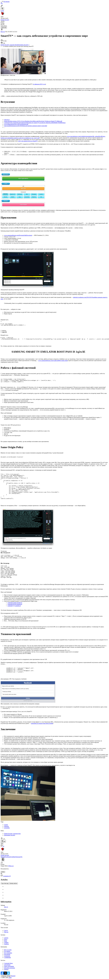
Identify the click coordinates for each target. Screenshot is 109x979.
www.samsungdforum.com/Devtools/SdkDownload (18, 235)
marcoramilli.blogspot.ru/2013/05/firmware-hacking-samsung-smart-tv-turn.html (25, 125)
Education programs (9, 968)
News (5, 939)
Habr (10, 977)
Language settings (5, 976)
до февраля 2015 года (39, 84)
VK (21, 857)
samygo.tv (7, 119)
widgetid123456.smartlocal (14, 602)
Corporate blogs (8, 963)
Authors (6, 942)
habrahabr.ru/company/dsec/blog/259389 (42, 723)
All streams (6, 1)
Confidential (7, 957)
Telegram (17, 857)
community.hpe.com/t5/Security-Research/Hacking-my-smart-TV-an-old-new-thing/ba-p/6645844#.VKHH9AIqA (35, 122)
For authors (7, 951)
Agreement (7, 956)
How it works (7, 949)
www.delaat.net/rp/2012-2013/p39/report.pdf (16, 124)
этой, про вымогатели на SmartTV (28, 141)
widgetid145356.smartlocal (14, 604)
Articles (6, 938)
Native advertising (9, 966)
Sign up (6, 932)
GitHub (13, 857)
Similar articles (13, 883)
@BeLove (11, 866)
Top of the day (4, 883)
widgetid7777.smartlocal (14, 605)
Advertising (7, 965)
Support (13, 976)
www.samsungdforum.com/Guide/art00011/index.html (53, 360)
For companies (8, 953)
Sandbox (6, 944)
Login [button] (2, 10)
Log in (6, 930)
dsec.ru (6, 907)
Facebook (7, 857)
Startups (6, 969)
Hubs (5, 941)
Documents (7, 954)
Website (3, 857)
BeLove (3, 31)
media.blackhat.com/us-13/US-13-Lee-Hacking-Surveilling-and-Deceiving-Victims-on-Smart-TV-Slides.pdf (33, 121)
